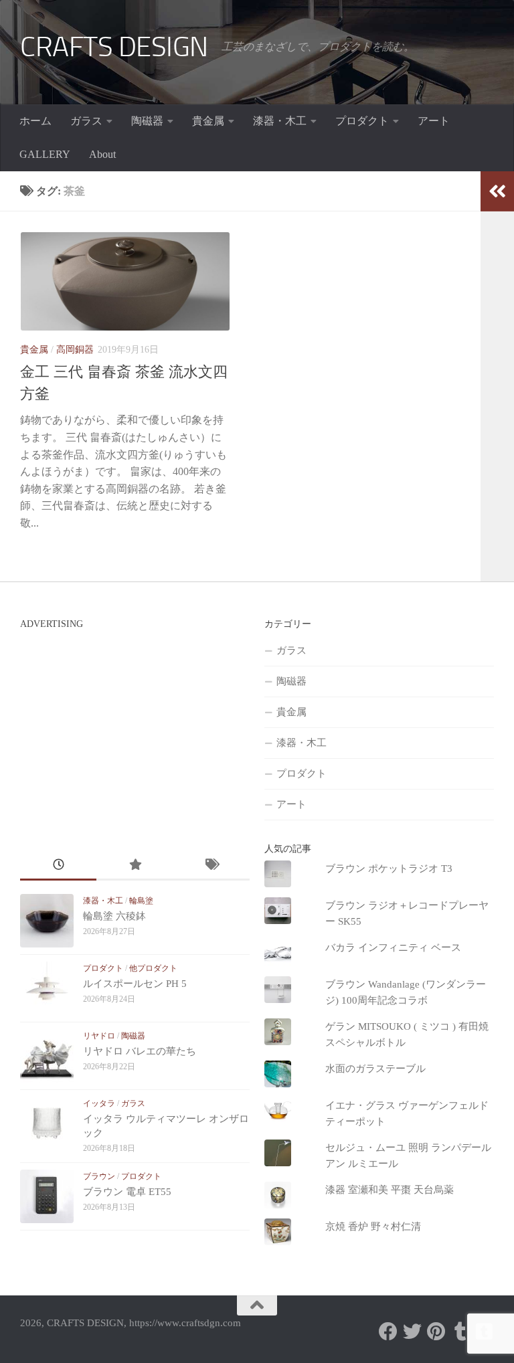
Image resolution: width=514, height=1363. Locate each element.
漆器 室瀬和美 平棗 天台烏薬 (389, 1189)
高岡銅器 (75, 350)
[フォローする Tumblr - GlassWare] (460, 1331)
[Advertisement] (132, 729)
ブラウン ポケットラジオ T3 (388, 868)
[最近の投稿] (58, 866)
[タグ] (211, 866)
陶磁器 (147, 120)
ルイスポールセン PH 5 (135, 983)
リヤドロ (99, 1035)
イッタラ (99, 1103)
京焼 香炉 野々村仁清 (373, 1226)
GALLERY (44, 154)
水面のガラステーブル (375, 1068)
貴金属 (208, 120)
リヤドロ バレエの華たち (139, 1051)
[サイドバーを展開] (497, 191)
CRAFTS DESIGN (114, 47)
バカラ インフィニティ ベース (393, 947)
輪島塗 (141, 900)
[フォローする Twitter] (412, 1331)
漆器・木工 (280, 120)
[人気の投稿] (134, 866)
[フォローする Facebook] (388, 1331)
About (102, 154)
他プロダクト (153, 968)
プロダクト (362, 120)
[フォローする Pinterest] (436, 1331)
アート (434, 120)
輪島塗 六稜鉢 (114, 916)
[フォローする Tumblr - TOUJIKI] (484, 1331)
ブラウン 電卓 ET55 (127, 1191)
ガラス (86, 120)
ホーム (35, 120)
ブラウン (99, 1176)
